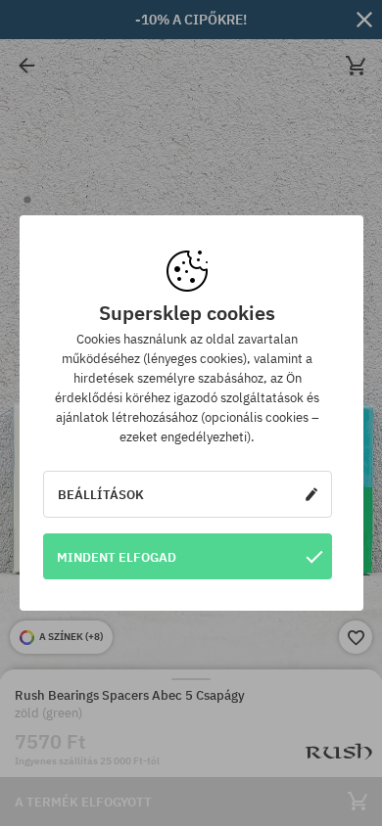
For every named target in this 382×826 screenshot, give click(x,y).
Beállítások (101, 494)
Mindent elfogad (116, 557)
